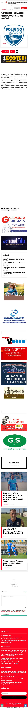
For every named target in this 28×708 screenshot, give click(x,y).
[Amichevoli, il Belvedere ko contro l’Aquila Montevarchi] (14, 517)
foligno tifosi (16, 208)
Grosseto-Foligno (6, 210)
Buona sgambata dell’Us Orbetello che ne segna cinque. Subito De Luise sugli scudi (14, 258)
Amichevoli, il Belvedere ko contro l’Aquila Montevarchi (14, 263)
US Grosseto (14, 210)
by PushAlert (11, 9)
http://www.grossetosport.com (14, 465)
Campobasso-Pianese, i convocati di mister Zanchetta (14, 268)
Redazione (4, 9)
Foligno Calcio (9, 208)
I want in (14, 697)
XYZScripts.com (21, 707)
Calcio (4, 43)
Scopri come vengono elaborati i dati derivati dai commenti (13, 611)
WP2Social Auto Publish (8, 707)
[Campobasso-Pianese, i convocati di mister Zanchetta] (14, 549)
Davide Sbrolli (6, 568)
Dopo (17, 8)
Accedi (24, 591)
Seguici (23, 8)
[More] (17, 51)
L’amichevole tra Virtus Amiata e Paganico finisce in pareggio (14, 273)
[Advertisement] (14, 148)
